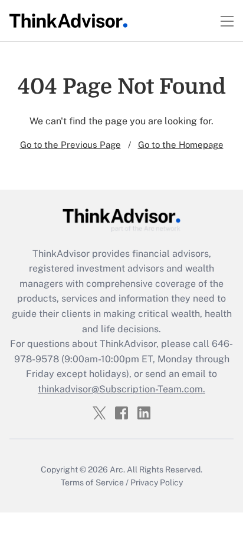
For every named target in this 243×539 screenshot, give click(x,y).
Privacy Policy (156, 482)
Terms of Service (92, 482)
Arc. (117, 469)
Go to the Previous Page (70, 145)
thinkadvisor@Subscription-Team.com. (121, 389)
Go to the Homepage (181, 145)
